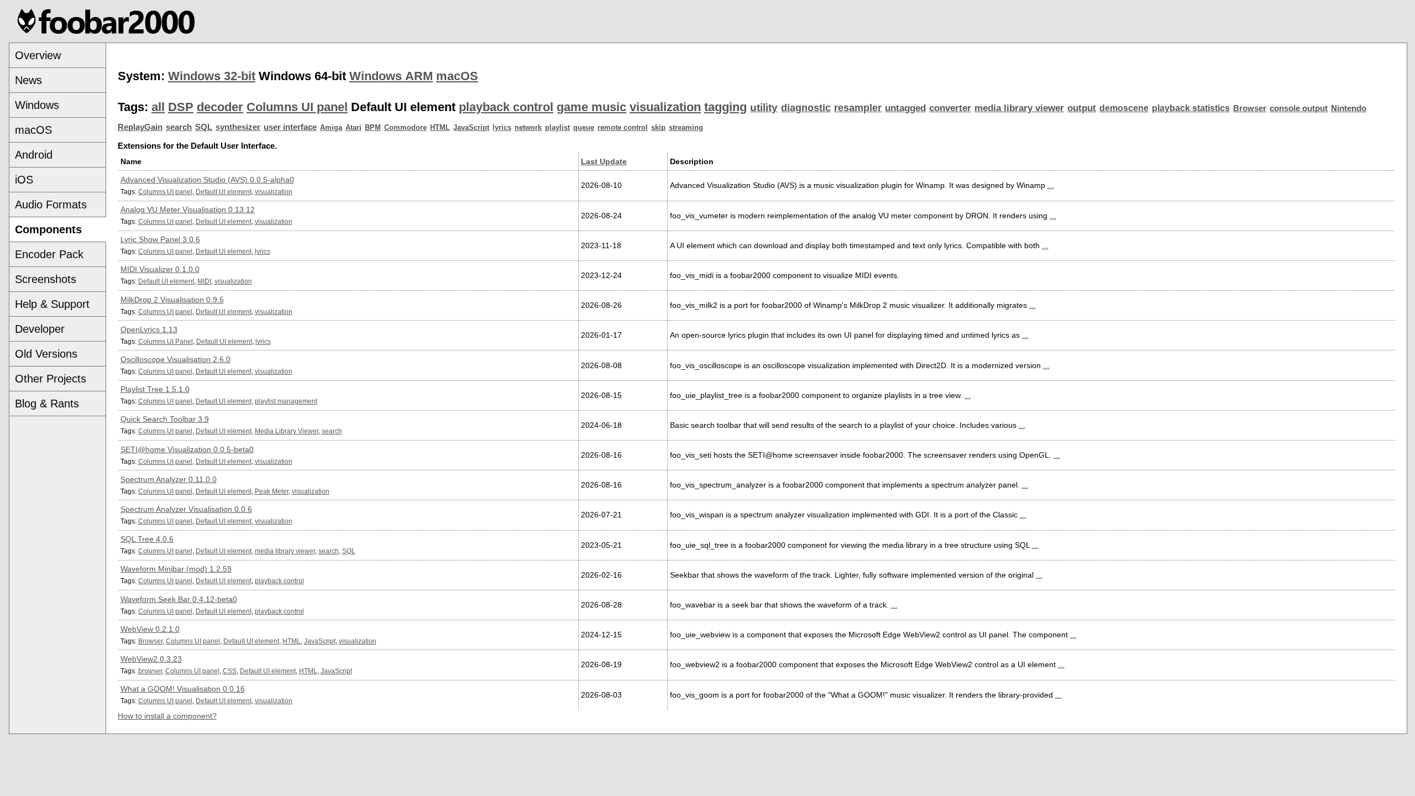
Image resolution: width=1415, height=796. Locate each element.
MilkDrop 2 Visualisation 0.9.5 (172, 299)
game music (591, 107)
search (179, 127)
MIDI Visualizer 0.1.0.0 (160, 269)
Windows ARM (391, 76)
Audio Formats (51, 204)
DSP (180, 107)
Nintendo (1348, 108)
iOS (24, 180)
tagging (725, 107)
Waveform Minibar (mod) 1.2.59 (176, 568)
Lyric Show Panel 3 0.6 (160, 239)
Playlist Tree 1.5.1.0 (155, 389)
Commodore (405, 127)
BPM (373, 127)
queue (583, 127)
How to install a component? (167, 715)
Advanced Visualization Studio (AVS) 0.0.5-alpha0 (207, 179)
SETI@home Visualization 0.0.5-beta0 (187, 449)
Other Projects (50, 379)
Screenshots (45, 279)
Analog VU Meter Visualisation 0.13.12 (187, 209)
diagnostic (806, 107)
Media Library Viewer (286, 430)
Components (48, 229)
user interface (290, 127)
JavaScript (471, 127)
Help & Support (52, 304)
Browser (1249, 108)
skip (658, 127)
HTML (440, 127)
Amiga (331, 127)
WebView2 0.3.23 (151, 658)
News (28, 80)
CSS (230, 670)
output (1081, 108)
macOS (33, 130)
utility (764, 107)
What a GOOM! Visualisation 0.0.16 (182, 688)
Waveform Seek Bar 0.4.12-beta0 (178, 599)
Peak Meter (272, 491)
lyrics (501, 127)
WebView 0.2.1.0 (150, 629)
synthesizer (238, 127)
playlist (557, 127)
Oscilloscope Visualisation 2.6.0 (175, 359)
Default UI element (223, 191)
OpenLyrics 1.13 (148, 329)
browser (150, 670)
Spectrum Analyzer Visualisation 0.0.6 (186, 509)
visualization (665, 107)
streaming (686, 127)
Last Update (604, 161)
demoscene (1124, 108)
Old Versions (46, 354)
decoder (220, 107)
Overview (38, 55)
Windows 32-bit (211, 76)
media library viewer (1019, 108)
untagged (905, 108)
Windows (37, 105)
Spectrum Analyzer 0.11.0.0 (168, 479)
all (158, 107)
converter (950, 108)
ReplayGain (140, 127)
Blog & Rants (47, 403)
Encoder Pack (49, 254)
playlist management (286, 401)
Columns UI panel (297, 107)
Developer (40, 329)
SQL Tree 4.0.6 (147, 539)
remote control (623, 127)
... (1050, 185)
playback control (506, 107)
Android (34, 155)
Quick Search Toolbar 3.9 (164, 419)
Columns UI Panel (165, 341)
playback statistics (1191, 108)
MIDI (204, 281)
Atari (353, 127)
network (528, 127)
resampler (858, 107)
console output (1299, 108)
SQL (203, 127)
